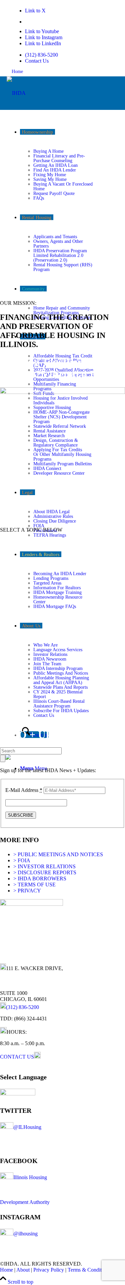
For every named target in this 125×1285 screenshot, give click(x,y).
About (23, 1270)
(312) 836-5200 (41, 55)
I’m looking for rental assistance (33, 621)
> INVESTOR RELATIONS (44, 866)
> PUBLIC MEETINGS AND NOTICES (58, 854)
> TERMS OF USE (34, 884)
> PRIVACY (27, 890)
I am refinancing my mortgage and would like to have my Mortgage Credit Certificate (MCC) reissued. (60, 658)
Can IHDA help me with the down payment (46, 564)
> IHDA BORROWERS (39, 878)
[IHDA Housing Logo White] (16, 93)
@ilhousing (25, 1233)
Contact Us (37, 61)
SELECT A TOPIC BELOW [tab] (31, 530)
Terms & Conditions (89, 1270)
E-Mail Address (23, 790)
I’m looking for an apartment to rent (37, 609)
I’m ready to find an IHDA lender (35, 575)
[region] (62, 202)
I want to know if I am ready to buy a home (45, 541)
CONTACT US (17, 1057)
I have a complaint (21, 684)
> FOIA (21, 860)
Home (17, 71)
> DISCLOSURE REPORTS (44, 872)
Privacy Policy (48, 1270)
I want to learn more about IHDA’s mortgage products (56, 552)
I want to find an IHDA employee (35, 706)
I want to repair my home (26, 598)
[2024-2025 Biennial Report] (62, 392)
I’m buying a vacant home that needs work (45, 587)
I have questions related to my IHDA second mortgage (57, 672)
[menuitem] (60, 55)
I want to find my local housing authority (43, 632)
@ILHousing (27, 1127)
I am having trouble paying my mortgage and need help (58, 644)
